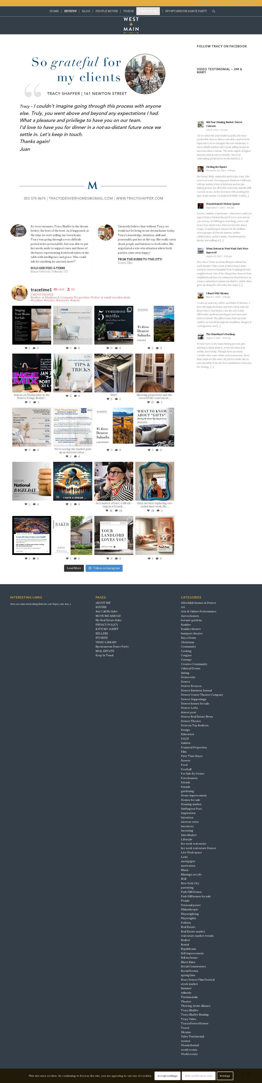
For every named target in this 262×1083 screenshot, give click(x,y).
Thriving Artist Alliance (195, 1006)
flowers (185, 760)
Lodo (184, 857)
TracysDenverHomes (194, 1023)
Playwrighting (190, 914)
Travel (185, 1028)
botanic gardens (191, 620)
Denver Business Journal (196, 690)
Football (186, 769)
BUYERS (101, 607)
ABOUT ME (103, 603)
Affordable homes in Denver (198, 603)
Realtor (185, 940)
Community (188, 646)
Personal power (191, 905)
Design (185, 730)
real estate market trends (197, 936)
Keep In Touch (105, 655)
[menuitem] (54, 11)
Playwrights (188, 918)
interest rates (190, 822)
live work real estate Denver (198, 848)
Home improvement (194, 795)
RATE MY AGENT (107, 629)
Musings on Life (191, 874)
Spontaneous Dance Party (112, 646)
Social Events (189, 971)
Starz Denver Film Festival (198, 979)
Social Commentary (193, 966)
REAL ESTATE (105, 651)
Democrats (188, 677)
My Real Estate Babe (109, 620)
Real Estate (188, 927)
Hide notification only (198, 1075)
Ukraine (186, 1032)
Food (184, 765)
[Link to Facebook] (217, 3)
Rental (185, 944)
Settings (225, 1075)
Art (183, 607)
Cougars (186, 655)
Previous (19, 127)
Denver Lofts (189, 708)
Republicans (188, 949)
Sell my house (189, 957)
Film (183, 752)
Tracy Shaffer (189, 1010)
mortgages (188, 861)
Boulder (186, 624)
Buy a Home (188, 638)
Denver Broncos (191, 686)
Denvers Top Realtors (195, 725)
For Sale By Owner (192, 773)
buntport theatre (192, 633)
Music (185, 870)
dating (185, 673)
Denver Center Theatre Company (202, 695)
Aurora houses (190, 616)
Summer (186, 988)
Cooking (186, 651)
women (185, 1041)
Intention (187, 817)
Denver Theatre (191, 721)
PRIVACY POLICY (107, 624)
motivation (188, 866)
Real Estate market (193, 931)
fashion (185, 743)
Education (187, 734)
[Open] (31, 325)
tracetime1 (31, 309)
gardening (187, 791)
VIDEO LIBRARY (106, 642)
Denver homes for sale (195, 703)
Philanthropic (189, 909)
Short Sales (188, 962)
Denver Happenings (193, 699)
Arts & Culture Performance (198, 611)
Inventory (187, 826)
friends (185, 782)
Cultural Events (190, 668)
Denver (185, 681)
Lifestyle (186, 839)
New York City (190, 883)
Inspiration (188, 813)
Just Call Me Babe (106, 611)
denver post (188, 712)
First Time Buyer (192, 756)
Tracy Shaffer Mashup (195, 1014)
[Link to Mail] (235, 3)
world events (189, 1050)
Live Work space (191, 852)
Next (167, 127)
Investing (187, 830)
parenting (187, 887)
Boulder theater (191, 629)
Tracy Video (188, 1019)
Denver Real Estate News (197, 716)
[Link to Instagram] (223, 3)
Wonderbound (190, 1045)
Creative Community (194, 664)
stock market (189, 984)
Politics (186, 922)
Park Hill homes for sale (196, 896)
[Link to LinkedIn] (229, 3)
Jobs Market (189, 835)
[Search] (212, 11)
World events (189, 1054)
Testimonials (189, 997)
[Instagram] (47, 341)
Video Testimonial (192, 1036)
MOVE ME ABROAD (108, 616)
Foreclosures (189, 778)
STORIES (102, 638)
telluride (186, 993)
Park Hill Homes (191, 892)
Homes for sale (190, 800)
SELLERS (102, 633)
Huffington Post (191, 809)
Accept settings (167, 1075)
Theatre (186, 1001)
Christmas (187, 642)
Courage (186, 659)
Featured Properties (194, 747)
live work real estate (193, 843)
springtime (188, 975)
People (185, 900)
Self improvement (192, 953)
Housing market (191, 804)
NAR (183, 879)
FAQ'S (185, 738)
